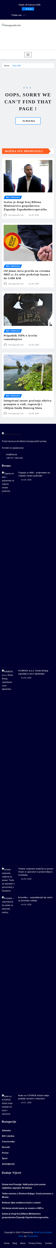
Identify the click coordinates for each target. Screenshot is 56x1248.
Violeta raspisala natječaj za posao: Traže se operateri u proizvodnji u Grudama (36, 872)
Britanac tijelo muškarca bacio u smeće (21, 1202)
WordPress (39, 1232)
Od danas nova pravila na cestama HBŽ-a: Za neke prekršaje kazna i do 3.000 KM (27, 274)
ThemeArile (32, 1236)
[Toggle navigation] (28, 54)
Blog (15, 1243)
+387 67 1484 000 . (15, 457)
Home (6, 65)
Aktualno (6, 1130)
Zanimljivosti (8, 1163)
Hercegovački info (16, 215)
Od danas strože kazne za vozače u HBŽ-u (22, 1208)
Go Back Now (29, 120)
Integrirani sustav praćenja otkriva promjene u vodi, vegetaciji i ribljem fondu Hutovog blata (27, 404)
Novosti (6, 1147)
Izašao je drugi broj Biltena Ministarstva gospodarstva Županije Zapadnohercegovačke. (26, 205)
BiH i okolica (8, 1135)
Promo (5, 1152)
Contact (48, 1243)
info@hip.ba (11, 454)
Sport (4, 1158)
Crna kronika (8, 1141)
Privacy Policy (35, 1243)
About (23, 1243)
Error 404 (17, 65)
